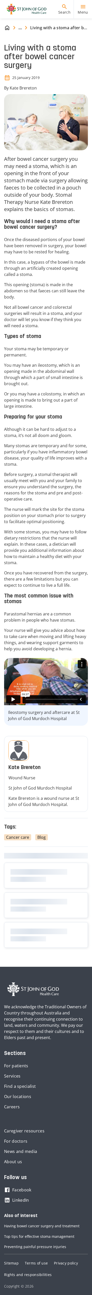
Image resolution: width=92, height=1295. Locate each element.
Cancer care (17, 837)
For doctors (15, 1141)
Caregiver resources (24, 1131)
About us (13, 1161)
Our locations (17, 1096)
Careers (12, 1107)
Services (12, 1076)
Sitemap (11, 1263)
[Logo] (24, 9)
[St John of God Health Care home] (33, 989)
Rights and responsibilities (28, 1274)
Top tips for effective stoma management (39, 1236)
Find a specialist (20, 1086)
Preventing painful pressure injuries (35, 1246)
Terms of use (36, 1263)
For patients (16, 1066)
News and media (20, 1151)
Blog (41, 837)
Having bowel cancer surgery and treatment (41, 1225)
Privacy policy (66, 1263)
